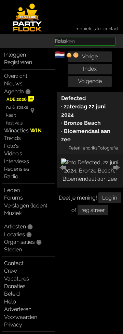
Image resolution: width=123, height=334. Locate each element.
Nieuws (13, 83)
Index (90, 68)
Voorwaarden (20, 317)
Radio (11, 176)
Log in (109, 197)
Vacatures (16, 278)
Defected (73, 98)
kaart (11, 115)
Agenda (14, 91)
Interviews (16, 161)
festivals (14, 123)
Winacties (23, 130)
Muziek (13, 213)
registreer (93, 210)
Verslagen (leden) (25, 205)
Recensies (16, 169)
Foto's (11, 146)
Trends (12, 138)
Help (10, 301)
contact (111, 28)
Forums (13, 197)
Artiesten (15, 226)
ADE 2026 (16, 99)
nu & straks (17, 107)
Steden (13, 249)
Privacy (13, 324)
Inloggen (15, 54)
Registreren (18, 62)
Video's (13, 153)
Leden (12, 190)
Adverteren (17, 309)
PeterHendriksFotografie (93, 148)
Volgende (90, 81)
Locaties (14, 234)
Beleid (12, 293)
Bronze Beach (82, 123)
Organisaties (19, 242)
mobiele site (88, 28)
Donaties (15, 286)
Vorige (90, 56)
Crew (10, 270)
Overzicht (15, 76)
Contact (14, 263)
